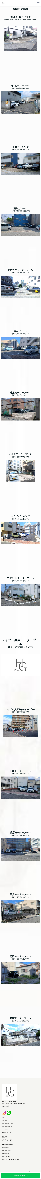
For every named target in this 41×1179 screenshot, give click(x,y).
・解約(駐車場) (6, 1156)
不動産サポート (6, 1132)
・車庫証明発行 (6, 1150)
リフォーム (5, 1129)
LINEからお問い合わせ (20, 1175)
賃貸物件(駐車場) (7, 1126)
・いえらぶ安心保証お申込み (10, 1159)
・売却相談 (5, 1147)
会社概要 (4, 1137)
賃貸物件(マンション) (8, 1123)
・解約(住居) (6, 1153)
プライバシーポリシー (8, 1140)
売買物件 (4, 1120)
